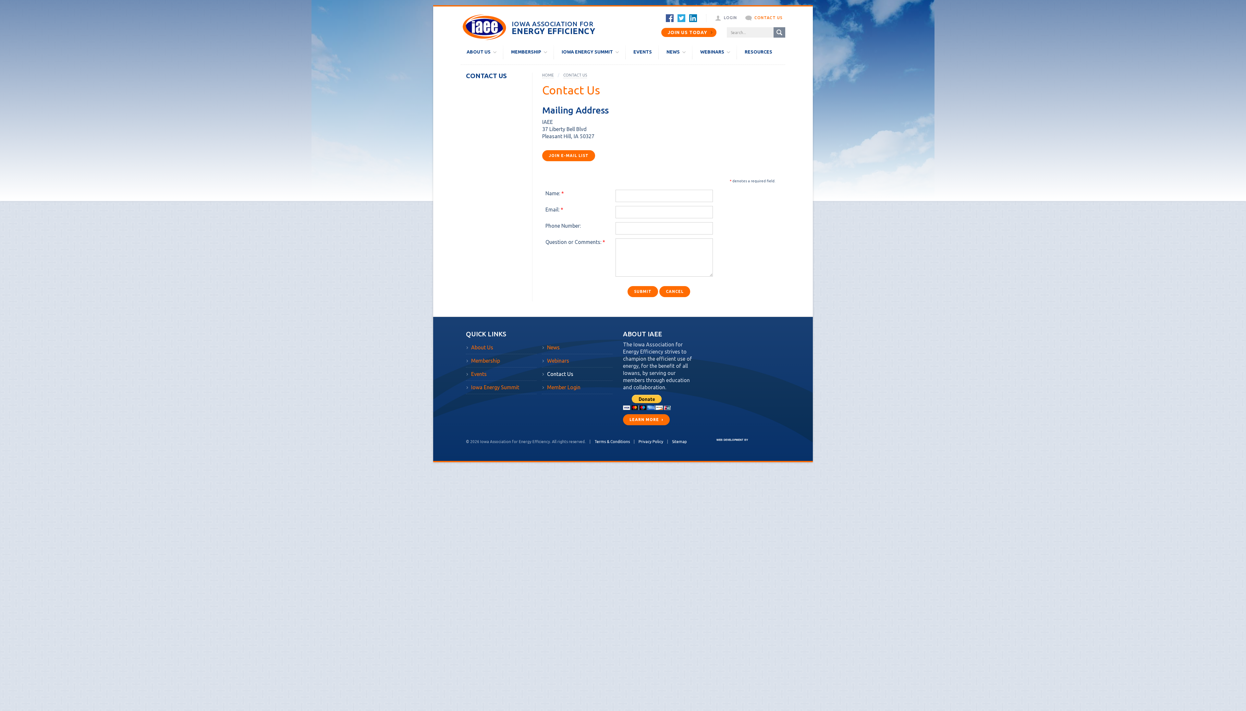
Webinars (558, 361)
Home (548, 75)
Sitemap (679, 442)
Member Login (563, 387)
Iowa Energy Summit (495, 387)
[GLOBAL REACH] (727, 444)
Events (479, 374)
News (553, 347)
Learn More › (646, 419)
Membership (485, 361)
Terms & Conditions (612, 442)
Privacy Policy (651, 442)
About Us (482, 347)
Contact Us (486, 76)
